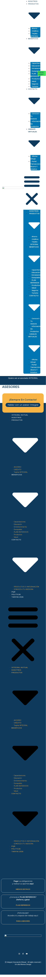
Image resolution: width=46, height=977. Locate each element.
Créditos (35, 31)
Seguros (35, 84)
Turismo (35, 86)
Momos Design (25, 964)
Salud (34, 81)
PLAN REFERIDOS (34, 75)
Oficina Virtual (33, 157)
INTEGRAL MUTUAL (20, 415)
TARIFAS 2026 (17, 597)
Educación (36, 66)
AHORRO (17, 467)
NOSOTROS (33, 211)
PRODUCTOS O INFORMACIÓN (26, 587)
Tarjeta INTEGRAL (34, 35)
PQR (13, 592)
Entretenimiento (38, 68)
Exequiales (36, 71)
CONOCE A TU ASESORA (23, 589)
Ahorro (34, 28)
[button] (31, 190)
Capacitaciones (38, 63)
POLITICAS (16, 594)
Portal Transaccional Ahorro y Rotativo (36, 165)
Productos (36, 79)
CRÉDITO (17, 470)
